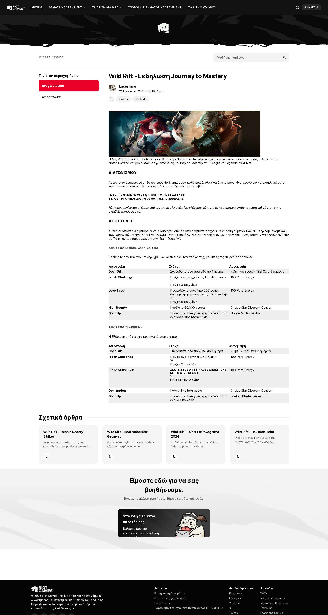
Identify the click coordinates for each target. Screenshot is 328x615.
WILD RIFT (44, 57)
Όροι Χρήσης (162, 603)
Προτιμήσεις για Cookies (170, 598)
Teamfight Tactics (271, 612)
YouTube (234, 603)
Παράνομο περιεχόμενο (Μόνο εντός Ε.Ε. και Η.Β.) (188, 607)
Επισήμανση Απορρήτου (169, 593)
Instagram (235, 598)
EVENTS (58, 57)
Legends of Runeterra (274, 603)
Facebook (235, 593)
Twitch (233, 612)
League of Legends (272, 598)
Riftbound (266, 607)
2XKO (263, 593)
